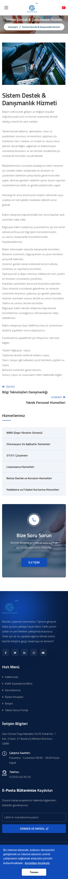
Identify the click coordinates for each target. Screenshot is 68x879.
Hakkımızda (11, 677)
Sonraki (45, 400)
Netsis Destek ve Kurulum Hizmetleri (29, 478)
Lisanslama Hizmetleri (20, 467)
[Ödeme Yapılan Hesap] (63, 8)
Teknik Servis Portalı (16, 710)
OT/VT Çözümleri (17, 455)
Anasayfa (13, 27)
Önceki (25, 389)
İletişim (8, 703)
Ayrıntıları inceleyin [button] (37, 863)
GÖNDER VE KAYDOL (33, 828)
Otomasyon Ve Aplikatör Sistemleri (28, 444)
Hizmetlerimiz (12, 690)
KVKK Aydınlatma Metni (18, 683)
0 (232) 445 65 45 (20, 777)
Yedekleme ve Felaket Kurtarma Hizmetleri (32, 489)
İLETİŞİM (34, 562)
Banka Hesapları (13, 697)
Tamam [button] (34, 872)
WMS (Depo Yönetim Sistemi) (24, 433)
